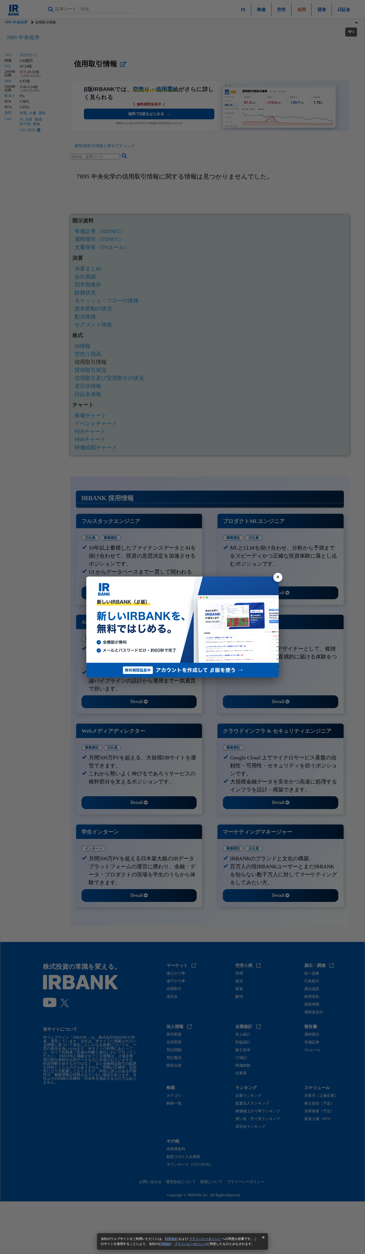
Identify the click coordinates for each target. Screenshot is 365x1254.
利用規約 (171, 1239)
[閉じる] (277, 577)
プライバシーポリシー (205, 1239)
